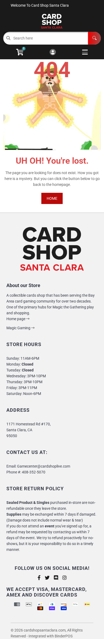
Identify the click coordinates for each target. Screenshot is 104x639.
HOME (52, 198)
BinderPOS (64, 636)
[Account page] (53, 52)
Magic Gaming (18, 328)
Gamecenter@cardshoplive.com (43, 466)
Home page (16, 319)
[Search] (94, 38)
